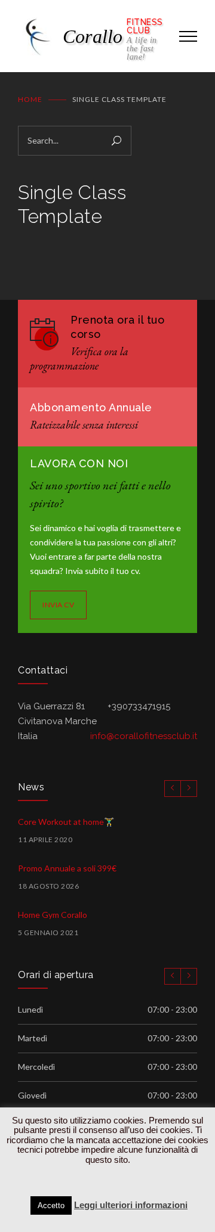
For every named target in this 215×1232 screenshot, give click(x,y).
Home (30, 99)
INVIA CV (58, 604)
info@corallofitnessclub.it (143, 736)
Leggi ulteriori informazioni (131, 1205)
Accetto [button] (51, 1205)
